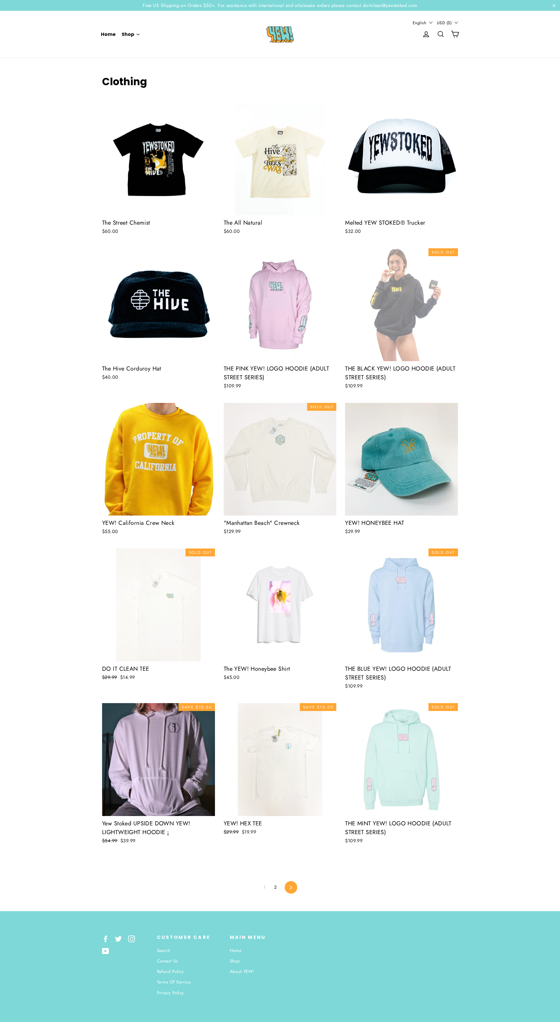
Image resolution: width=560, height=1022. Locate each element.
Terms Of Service (174, 982)
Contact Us (167, 961)
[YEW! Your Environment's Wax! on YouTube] (105, 951)
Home (108, 34)
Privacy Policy (170, 993)
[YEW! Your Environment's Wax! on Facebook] (105, 938)
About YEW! (242, 971)
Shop (128, 34)
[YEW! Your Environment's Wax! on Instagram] (131, 938)
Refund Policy (170, 971)
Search (163, 950)
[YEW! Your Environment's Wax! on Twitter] (118, 938)
